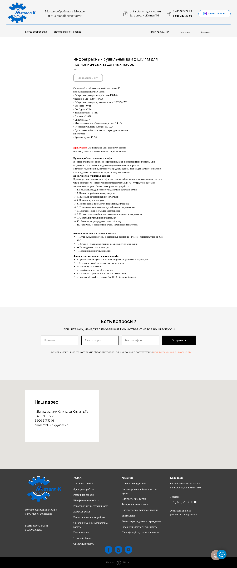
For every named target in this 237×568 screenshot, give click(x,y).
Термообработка (82, 538)
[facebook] (108, 550)
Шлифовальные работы (86, 500)
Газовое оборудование (134, 483)
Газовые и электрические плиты (139, 527)
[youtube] (128, 550)
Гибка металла (81, 532)
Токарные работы (83, 483)
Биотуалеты (128, 515)
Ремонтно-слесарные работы (89, 517)
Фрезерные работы (83, 489)
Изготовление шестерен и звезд (90, 506)
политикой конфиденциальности (172, 352)
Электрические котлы (134, 498)
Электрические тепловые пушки (140, 510)
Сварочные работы (83, 543)
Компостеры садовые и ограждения (141, 521)
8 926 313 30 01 (182, 15)
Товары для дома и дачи (135, 504)
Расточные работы (83, 494)
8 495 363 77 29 (182, 11)
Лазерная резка (81, 511)
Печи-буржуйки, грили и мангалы (140, 532)
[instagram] (118, 550)
